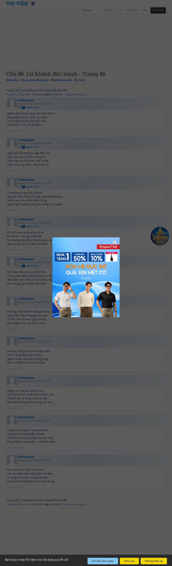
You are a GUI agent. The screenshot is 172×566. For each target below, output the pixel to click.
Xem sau (129, 561)
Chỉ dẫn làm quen (103, 561)
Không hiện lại (154, 561)
